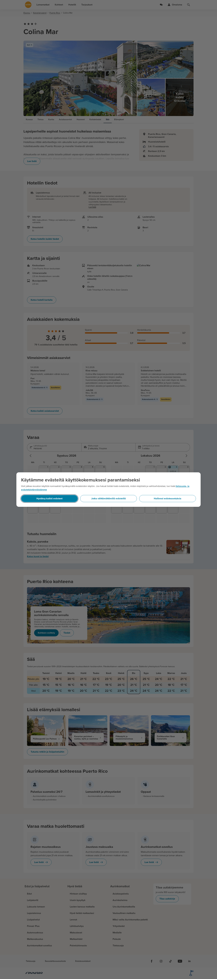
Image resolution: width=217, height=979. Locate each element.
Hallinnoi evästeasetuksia (167, 498)
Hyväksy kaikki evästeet (49, 498)
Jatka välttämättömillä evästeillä (108, 498)
